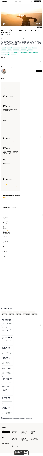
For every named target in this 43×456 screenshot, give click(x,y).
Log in (32, 1)
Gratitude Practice (15, 52)
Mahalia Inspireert (6, 34)
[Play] (4, 24)
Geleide (9, 39)
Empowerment (16, 50)
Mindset (9, 50)
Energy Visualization (33, 52)
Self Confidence (16, 48)
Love (29, 48)
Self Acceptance (24, 52)
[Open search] (29, 1)
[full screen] (37, 24)
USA (3, 437)
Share (39, 27)
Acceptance (24, 48)
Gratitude (4, 50)
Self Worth (35, 48)
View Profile (39, 71)
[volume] (40, 24)
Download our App (6, 432)
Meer (40, 61)
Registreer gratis (37, 1)
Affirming (13, 54)
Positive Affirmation (5, 52)
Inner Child (30, 50)
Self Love (9, 48)
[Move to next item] (40, 137)
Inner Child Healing (5, 54)
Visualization (23, 50)
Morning (3, 48)
